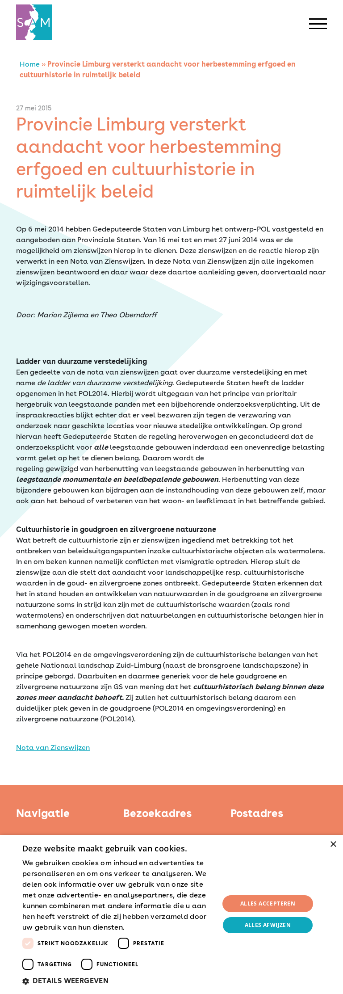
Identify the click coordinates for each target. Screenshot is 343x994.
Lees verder (142, 928)
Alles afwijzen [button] (268, 925)
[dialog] (171, 914)
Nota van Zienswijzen (53, 747)
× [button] (333, 844)
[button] (117, 981)
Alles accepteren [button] (267, 903)
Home (30, 64)
